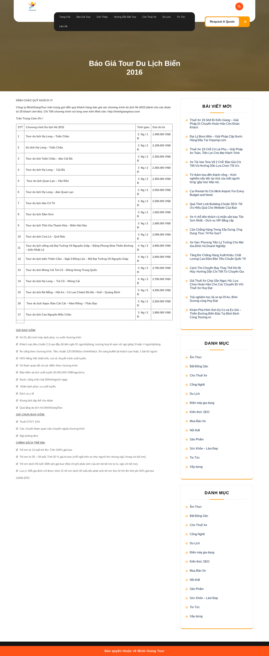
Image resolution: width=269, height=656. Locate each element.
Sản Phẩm (196, 439)
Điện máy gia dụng (202, 402)
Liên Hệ (63, 26)
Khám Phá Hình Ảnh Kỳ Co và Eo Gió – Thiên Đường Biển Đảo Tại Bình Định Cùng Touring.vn (215, 313)
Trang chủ (64, 17)
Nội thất (195, 430)
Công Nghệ (197, 384)
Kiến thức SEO (199, 412)
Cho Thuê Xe (149, 17)
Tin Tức (181, 17)
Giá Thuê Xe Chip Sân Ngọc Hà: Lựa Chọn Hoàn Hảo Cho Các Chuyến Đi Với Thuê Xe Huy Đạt (216, 284)
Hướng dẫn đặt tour (125, 17)
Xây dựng (196, 466)
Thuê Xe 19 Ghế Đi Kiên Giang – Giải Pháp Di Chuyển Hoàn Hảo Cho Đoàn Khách (215, 123)
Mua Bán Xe (198, 421)
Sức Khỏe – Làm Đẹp (204, 448)
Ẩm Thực (196, 357)
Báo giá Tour (83, 17)
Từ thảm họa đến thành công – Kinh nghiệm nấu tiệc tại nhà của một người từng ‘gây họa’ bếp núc (215, 178)
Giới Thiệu (102, 17)
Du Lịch (166, 17)
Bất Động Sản (199, 366)
